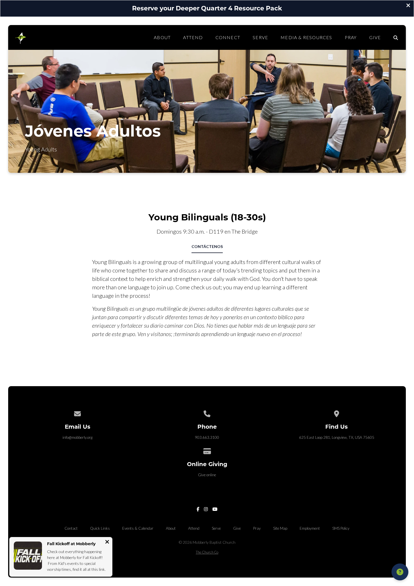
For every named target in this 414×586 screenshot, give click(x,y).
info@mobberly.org (77, 437)
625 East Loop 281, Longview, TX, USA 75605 (336, 437)
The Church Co (207, 552)
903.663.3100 (207, 437)
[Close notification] (107, 542)
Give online (207, 475)
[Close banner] (408, 5)
